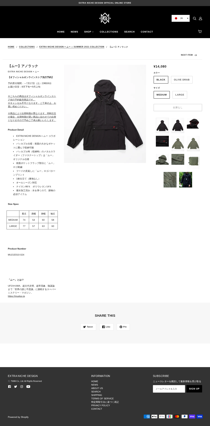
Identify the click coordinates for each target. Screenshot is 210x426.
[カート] (200, 32)
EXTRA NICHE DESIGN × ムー (23, 72)
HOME (11, 47)
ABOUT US (97, 388)
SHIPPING (96, 395)
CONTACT (96, 409)
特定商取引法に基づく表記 (105, 402)
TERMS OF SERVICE (102, 398)
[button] (181, 18)
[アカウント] (200, 18)
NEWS (94, 384)
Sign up (194, 388)
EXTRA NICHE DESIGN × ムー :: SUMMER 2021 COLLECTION (71, 47)
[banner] (105, 18)
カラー (157, 73)
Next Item (187, 55)
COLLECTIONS (27, 47)
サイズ (157, 88)
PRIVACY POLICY (100, 405)
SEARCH (96, 391)
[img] (195, 18)
